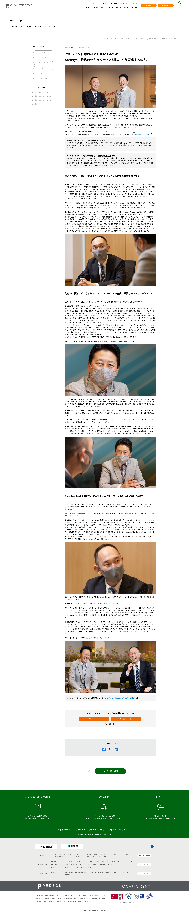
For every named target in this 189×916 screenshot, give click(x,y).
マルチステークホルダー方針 (84, 901)
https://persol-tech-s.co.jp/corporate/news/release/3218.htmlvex (114, 132)
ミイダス (95, 864)
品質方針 (72, 901)
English (135, 3)
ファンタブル (88, 861)
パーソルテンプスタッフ (73, 854)
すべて (43, 52)
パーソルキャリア (126, 854)
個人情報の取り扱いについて (97, 896)
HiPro (90, 867)
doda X (113, 864)
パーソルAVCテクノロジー (90, 856)
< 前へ (89, 771)
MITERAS (107, 872)
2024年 (49, 92)
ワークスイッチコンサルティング (84, 872)
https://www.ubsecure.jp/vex (142, 134)
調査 (43, 68)
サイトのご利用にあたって (81, 898)
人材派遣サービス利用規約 (97, 898)
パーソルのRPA (69, 872)
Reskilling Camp (124, 872)
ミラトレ (75, 867)
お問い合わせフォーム (126, 719)
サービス (80, 7)
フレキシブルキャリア (100, 861)
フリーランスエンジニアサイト (117, 3)
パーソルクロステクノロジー (112, 854)
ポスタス (115, 872)
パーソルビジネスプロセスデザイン (92, 854)
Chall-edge (112, 861)
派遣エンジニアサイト (98, 3)
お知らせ (43, 57)
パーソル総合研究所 (75, 856)
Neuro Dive (83, 867)
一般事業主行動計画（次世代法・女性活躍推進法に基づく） (51, 901)
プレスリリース (43, 63)
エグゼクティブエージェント (77, 864)
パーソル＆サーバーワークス (107, 856)
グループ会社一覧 (145, 855)
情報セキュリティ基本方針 (42, 898)
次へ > (132, 771)
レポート (43, 73)
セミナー (103, 7)
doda (66, 864)
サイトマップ (39, 896)
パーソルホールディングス (58, 854)
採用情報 (134, 7)
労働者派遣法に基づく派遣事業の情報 (62, 898)
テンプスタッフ (69, 861)
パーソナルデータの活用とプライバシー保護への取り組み (72, 896)
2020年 (34, 100)
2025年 (41, 92)
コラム (111, 7)
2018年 (49, 100)
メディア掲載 (43, 79)
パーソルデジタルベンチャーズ (59, 856)
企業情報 (126, 7)
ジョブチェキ (78, 861)
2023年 (34, 96)
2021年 (49, 96)
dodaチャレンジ (104, 864)
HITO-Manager (99, 872)
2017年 (34, 104)
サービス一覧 (145, 864)
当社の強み (95, 7)
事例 (87, 7)
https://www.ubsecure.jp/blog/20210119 (120, 698)
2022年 (41, 96)
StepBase (67, 874)
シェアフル (68, 867)
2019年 (41, 100)
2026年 (34, 92)
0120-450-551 (94, 719)
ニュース (118, 7)
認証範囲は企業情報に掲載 (127, 902)
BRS (89, 864)
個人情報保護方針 (49, 896)
